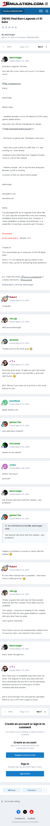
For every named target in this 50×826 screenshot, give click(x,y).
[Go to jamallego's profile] (5, 402)
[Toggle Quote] (6, 526)
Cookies (31, 818)
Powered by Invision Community (25, 822)
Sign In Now (25, 774)
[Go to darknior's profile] (5, 341)
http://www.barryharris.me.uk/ (18, 129)
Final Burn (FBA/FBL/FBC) (28, 37)
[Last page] (46, 47)
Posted (19, 61)
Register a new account (25, 755)
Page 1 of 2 (25, 47)
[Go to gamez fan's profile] (5, 424)
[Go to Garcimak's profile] (5, 445)
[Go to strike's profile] (5, 466)
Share (12, 790)
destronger (9, 34)
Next (40, 47)
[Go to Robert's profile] (5, 299)
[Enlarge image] (11, 83)
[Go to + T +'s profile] (5, 363)
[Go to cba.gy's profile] (5, 320)
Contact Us (20, 818)
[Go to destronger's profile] (5, 59)
